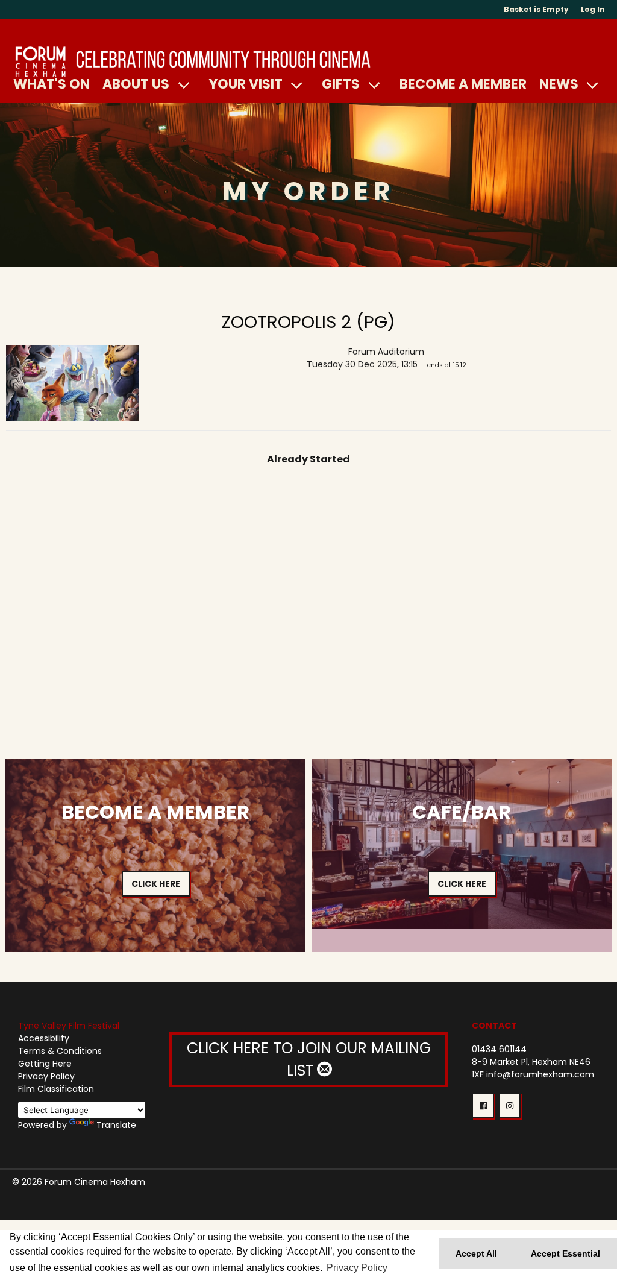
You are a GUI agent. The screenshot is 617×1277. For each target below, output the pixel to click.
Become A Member (463, 84)
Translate (116, 1125)
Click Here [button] (155, 884)
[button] (483, 1105)
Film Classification (56, 1089)
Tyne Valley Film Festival (68, 1026)
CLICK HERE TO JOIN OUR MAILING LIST (309, 1060)
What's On (51, 84)
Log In (593, 9)
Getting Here (45, 1064)
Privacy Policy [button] (357, 1268)
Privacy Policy (46, 1076)
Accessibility (43, 1038)
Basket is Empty (536, 9)
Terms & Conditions (60, 1051)
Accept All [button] (476, 1253)
